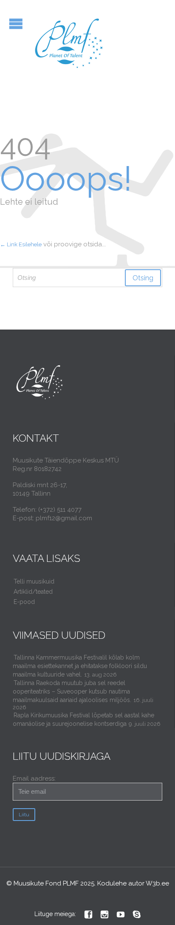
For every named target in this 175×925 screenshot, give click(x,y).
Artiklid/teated (33, 591)
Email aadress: (34, 778)
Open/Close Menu (16, 23)
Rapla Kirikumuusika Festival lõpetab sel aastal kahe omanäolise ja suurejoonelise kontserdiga (83, 719)
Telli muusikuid (34, 581)
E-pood (24, 601)
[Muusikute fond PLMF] (69, 44)
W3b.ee (157, 883)
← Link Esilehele (21, 244)
